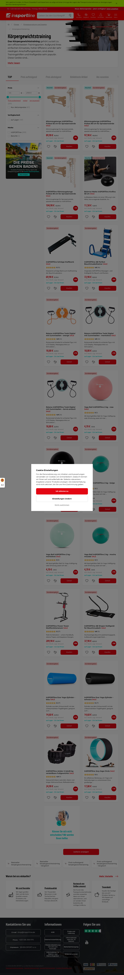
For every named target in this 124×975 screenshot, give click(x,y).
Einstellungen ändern (62, 499)
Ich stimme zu (62, 491)
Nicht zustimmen (62, 505)
